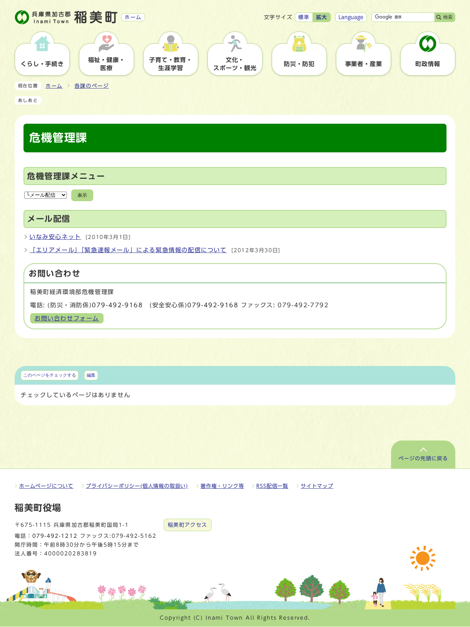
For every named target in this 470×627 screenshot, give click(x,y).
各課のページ (92, 85)
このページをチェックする (49, 375)
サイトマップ (317, 486)
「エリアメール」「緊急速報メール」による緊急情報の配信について (128, 250)
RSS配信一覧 (272, 486)
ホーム (54, 85)
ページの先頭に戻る (423, 458)
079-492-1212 (54, 536)
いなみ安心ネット (55, 237)
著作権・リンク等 (222, 486)
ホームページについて (46, 486)
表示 (82, 195)
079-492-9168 (117, 305)
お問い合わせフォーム (67, 318)
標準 (304, 17)
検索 (448, 17)
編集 (91, 375)
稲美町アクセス (187, 525)
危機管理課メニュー (66, 176)
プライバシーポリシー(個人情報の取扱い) (137, 486)
